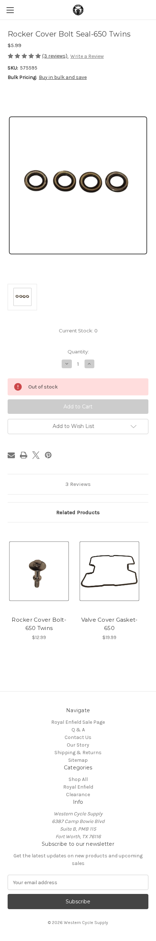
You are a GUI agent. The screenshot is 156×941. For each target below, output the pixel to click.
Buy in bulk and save (63, 77)
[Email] (11, 455)
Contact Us (78, 737)
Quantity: (78, 351)
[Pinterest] (48, 455)
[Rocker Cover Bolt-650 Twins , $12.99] (39, 571)
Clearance (78, 794)
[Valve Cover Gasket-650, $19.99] (109, 571)
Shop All (78, 779)
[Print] (23, 455)
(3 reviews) (55, 56)
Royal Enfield (78, 787)
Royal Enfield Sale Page (78, 722)
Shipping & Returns (78, 752)
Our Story (78, 745)
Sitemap (78, 760)
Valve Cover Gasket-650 (109, 623)
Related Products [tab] (78, 512)
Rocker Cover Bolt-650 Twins (39, 623)
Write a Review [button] (87, 56)
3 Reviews (78, 484)
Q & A (78, 730)
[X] (36, 455)
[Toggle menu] (10, 10)
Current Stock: (78, 330)
